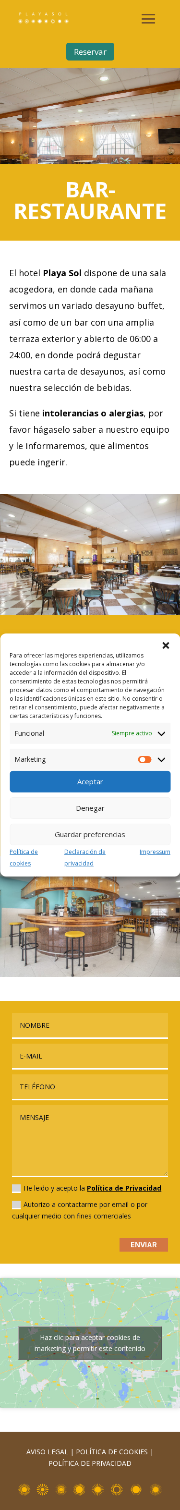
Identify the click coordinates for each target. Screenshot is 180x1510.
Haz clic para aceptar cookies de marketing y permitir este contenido (90, 1343)
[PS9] (90, 974)
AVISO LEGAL (47, 1451)
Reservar (90, 51)
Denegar (90, 808)
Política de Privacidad (124, 1188)
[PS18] (90, 612)
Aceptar (90, 781)
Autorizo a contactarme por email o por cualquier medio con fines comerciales (79, 1210)
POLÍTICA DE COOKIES (112, 1451)
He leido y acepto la (92, 1188)
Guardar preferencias (90, 834)
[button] (165, 645)
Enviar (144, 1245)
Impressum (155, 852)
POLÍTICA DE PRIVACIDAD (90, 1463)
